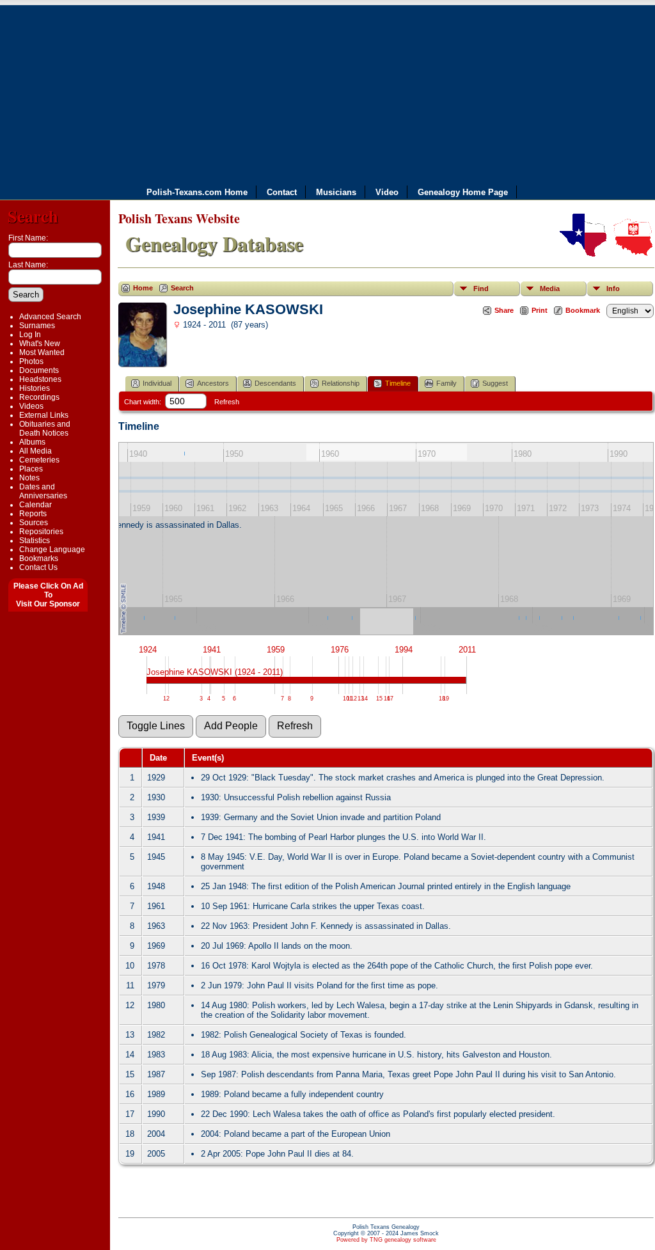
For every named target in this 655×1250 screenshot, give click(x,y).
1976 (340, 649)
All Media (35, 451)
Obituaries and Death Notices (44, 429)
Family (446, 383)
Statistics (34, 540)
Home (143, 288)
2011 (467, 649)
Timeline (398, 383)
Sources (33, 522)
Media (550, 288)
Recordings (39, 397)
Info (613, 288)
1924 (148, 649)
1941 (212, 649)
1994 (404, 649)
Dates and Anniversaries (43, 491)
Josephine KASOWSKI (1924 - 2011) (214, 672)
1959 (276, 649)
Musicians (336, 191)
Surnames (37, 325)
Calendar (35, 504)
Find (481, 288)
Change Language (52, 549)
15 (379, 698)
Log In (30, 334)
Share (504, 310)
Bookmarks (38, 558)
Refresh (226, 402)
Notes (29, 477)
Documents (39, 370)
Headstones (40, 379)
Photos (31, 361)
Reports (33, 513)
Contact (282, 191)
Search (33, 215)
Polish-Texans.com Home (197, 191)
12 (354, 698)
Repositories (41, 531)
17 (390, 698)
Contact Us (38, 567)
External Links (43, 415)
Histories (34, 388)
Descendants (275, 383)
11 (349, 698)
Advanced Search (50, 316)
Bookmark (582, 310)
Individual (157, 383)
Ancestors (213, 383)
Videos (31, 406)
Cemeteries (39, 459)
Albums (32, 442)
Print (540, 310)
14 (364, 698)
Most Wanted (42, 352)
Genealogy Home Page (463, 191)
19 (446, 698)
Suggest (495, 383)
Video (387, 191)
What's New (39, 343)
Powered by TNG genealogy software (386, 1240)
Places (31, 468)
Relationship (340, 383)
